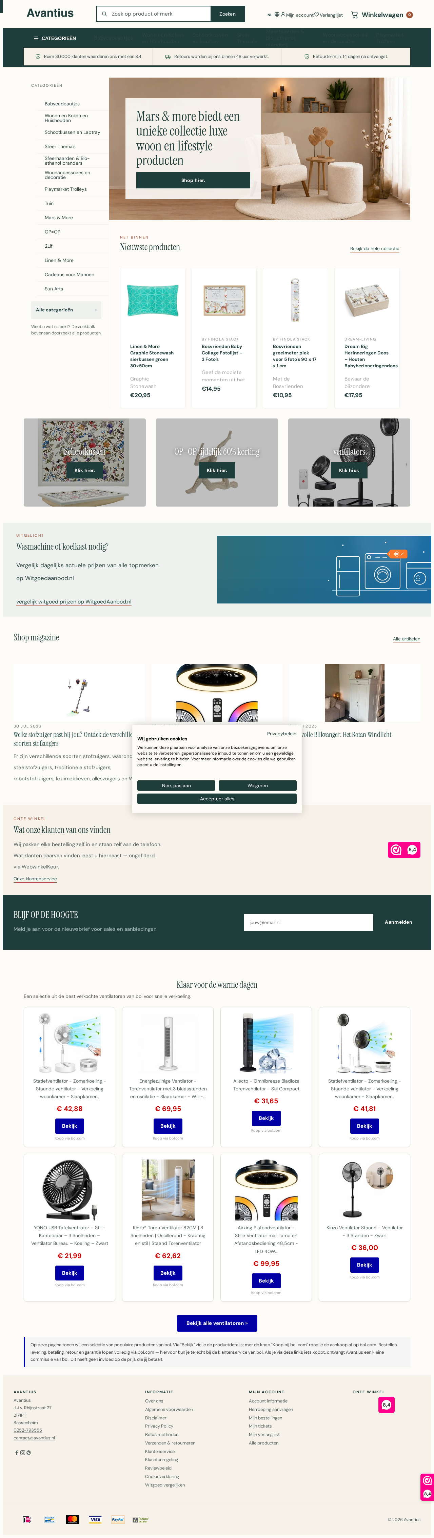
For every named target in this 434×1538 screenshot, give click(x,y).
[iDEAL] (27, 1520)
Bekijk (69, 1126)
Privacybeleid (282, 733)
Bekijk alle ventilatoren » (217, 1323)
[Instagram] (23, 1453)
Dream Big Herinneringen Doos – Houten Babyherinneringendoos (369, 356)
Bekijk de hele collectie (374, 248)
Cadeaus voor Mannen (69, 274)
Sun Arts (54, 288)
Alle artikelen (406, 639)
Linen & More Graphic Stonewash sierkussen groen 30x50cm (152, 356)
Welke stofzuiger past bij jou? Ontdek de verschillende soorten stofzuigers (78, 739)
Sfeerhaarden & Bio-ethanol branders (285, 38)
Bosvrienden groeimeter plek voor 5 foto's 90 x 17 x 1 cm (294, 356)
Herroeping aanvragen (271, 1409)
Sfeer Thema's (247, 38)
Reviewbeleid (158, 1468)
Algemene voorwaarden (169, 1409)
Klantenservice (160, 1451)
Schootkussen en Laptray (210, 38)
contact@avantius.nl (34, 1438)
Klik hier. (85, 470)
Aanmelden (398, 922)
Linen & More (59, 260)
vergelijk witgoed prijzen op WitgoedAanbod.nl (74, 602)
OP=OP (52, 231)
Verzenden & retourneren (170, 1443)
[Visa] (95, 1520)
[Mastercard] (72, 1520)
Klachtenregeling (161, 1459)
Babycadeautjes (113, 38)
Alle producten (263, 1443)
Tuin (49, 203)
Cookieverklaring (162, 1476)
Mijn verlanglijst (264, 1434)
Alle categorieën (66, 310)
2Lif (49, 246)
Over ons (154, 1401)
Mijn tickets (260, 1426)
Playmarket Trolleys (389, 38)
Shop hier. (193, 180)
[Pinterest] (29, 1453)
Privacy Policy (159, 1426)
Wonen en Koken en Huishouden (163, 38)
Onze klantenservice (35, 879)
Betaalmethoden (161, 1434)
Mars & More (59, 217)
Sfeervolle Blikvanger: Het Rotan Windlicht (340, 734)
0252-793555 (28, 1430)
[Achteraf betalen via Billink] (140, 1520)
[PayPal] (118, 1520)
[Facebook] (17, 1453)
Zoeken (227, 14)
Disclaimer (155, 1418)
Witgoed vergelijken (165, 1485)
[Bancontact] (49, 1520)
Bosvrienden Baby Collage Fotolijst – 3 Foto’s (222, 353)
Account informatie (268, 1401)
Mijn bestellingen (265, 1418)
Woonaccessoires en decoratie (345, 38)
